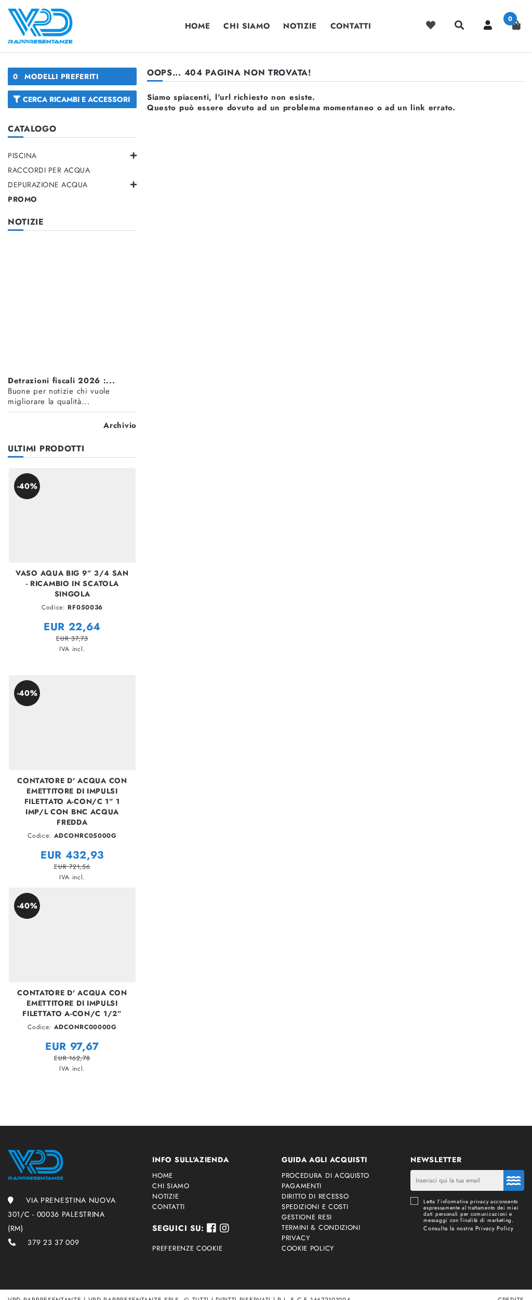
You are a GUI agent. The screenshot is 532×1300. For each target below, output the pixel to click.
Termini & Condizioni (321, 1227)
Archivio (120, 425)
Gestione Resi (307, 1217)
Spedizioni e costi (315, 1207)
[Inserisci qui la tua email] (513, 1180)
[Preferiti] (431, 25)
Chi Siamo (246, 26)
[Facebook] (212, 1228)
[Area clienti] (488, 25)
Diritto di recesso (315, 1196)
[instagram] (225, 1228)
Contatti (350, 26)
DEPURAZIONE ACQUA (48, 184)
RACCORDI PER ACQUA (49, 170)
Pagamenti (302, 1186)
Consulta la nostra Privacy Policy (468, 1228)
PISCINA (22, 155)
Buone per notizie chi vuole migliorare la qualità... (61, 391)
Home (197, 26)
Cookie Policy (308, 1248)
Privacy (296, 1238)
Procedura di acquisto (325, 1175)
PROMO (22, 199)
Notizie (300, 26)
